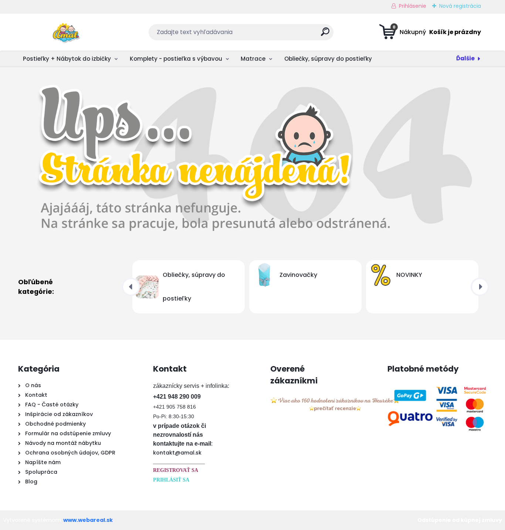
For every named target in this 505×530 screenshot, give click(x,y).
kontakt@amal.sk (177, 452)
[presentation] (131, 287)
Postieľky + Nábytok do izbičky (67, 59)
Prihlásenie (412, 6)
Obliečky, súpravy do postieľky (328, 59)
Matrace (253, 59)
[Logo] (63, 32)
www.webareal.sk (88, 520)
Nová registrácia (460, 6)
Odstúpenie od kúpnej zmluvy (459, 520)
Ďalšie (465, 58)
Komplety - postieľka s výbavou (176, 59)
